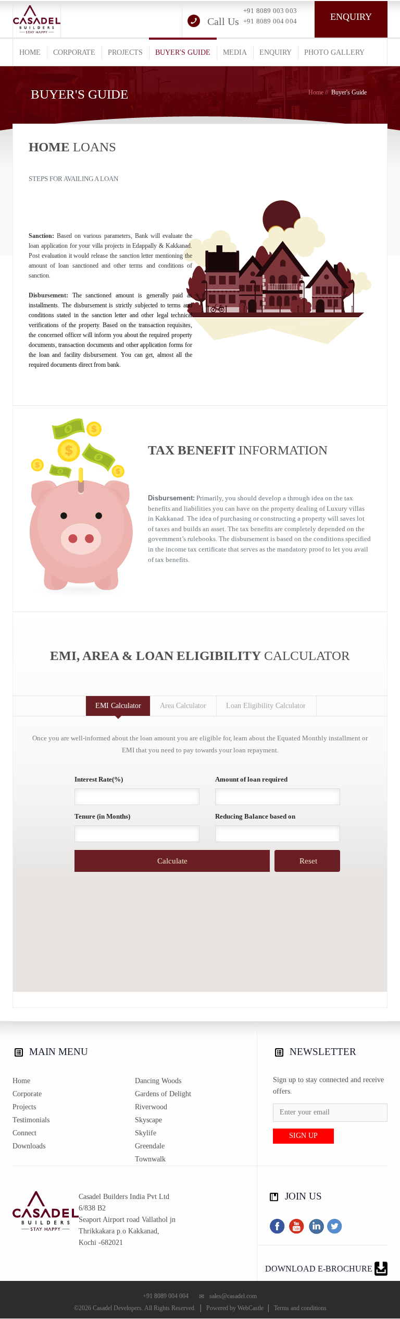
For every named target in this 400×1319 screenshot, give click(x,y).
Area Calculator (183, 706)
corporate (74, 52)
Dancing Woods (158, 1081)
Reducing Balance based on (255, 816)
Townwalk (150, 1159)
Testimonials (30, 1120)
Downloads (28, 1146)
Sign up (303, 1136)
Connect (24, 1133)
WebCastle (251, 1308)
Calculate (172, 861)
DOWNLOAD (318, 1268)
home (30, 52)
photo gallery (334, 52)
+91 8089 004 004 (270, 21)
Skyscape (148, 1120)
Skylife (145, 1133)
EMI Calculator (118, 706)
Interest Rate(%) (98, 779)
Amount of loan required (251, 779)
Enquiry (351, 16)
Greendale (150, 1146)
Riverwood (151, 1107)
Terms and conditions (300, 1308)
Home (315, 92)
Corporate (27, 1094)
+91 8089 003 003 (270, 11)
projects (125, 52)
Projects (24, 1107)
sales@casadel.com (233, 1296)
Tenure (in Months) (102, 816)
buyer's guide (182, 52)
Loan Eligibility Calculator (266, 706)
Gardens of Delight (163, 1094)
